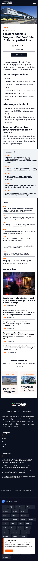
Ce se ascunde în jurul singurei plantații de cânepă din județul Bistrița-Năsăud (19, 246)
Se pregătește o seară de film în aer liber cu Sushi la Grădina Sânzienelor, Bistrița (20, 186)
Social (5, 27)
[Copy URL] (25, 55)
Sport (7, 166)
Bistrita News (21, 46)
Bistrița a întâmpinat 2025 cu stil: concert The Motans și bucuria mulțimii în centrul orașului (10, 389)
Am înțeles (9, 551)
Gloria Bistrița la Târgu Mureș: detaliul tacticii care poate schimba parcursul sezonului (18, 177)
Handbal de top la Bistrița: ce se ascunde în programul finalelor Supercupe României (17, 254)
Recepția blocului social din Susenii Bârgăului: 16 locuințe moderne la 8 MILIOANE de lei (16, 324)
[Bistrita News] (13, 46)
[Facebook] (13, 55)
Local (7, 155)
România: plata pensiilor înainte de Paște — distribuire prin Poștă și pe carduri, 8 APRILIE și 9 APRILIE (19, 348)
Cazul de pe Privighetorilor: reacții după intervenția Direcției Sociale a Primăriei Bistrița (19, 300)
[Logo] (7, 3)
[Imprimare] (21, 55)
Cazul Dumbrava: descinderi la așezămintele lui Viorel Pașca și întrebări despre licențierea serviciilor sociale (19, 313)
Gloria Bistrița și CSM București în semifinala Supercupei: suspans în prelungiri (20, 194)
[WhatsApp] (17, 55)
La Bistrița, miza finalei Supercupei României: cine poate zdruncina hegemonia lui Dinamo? (21, 169)
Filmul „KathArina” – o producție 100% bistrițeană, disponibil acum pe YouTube (28, 388)
